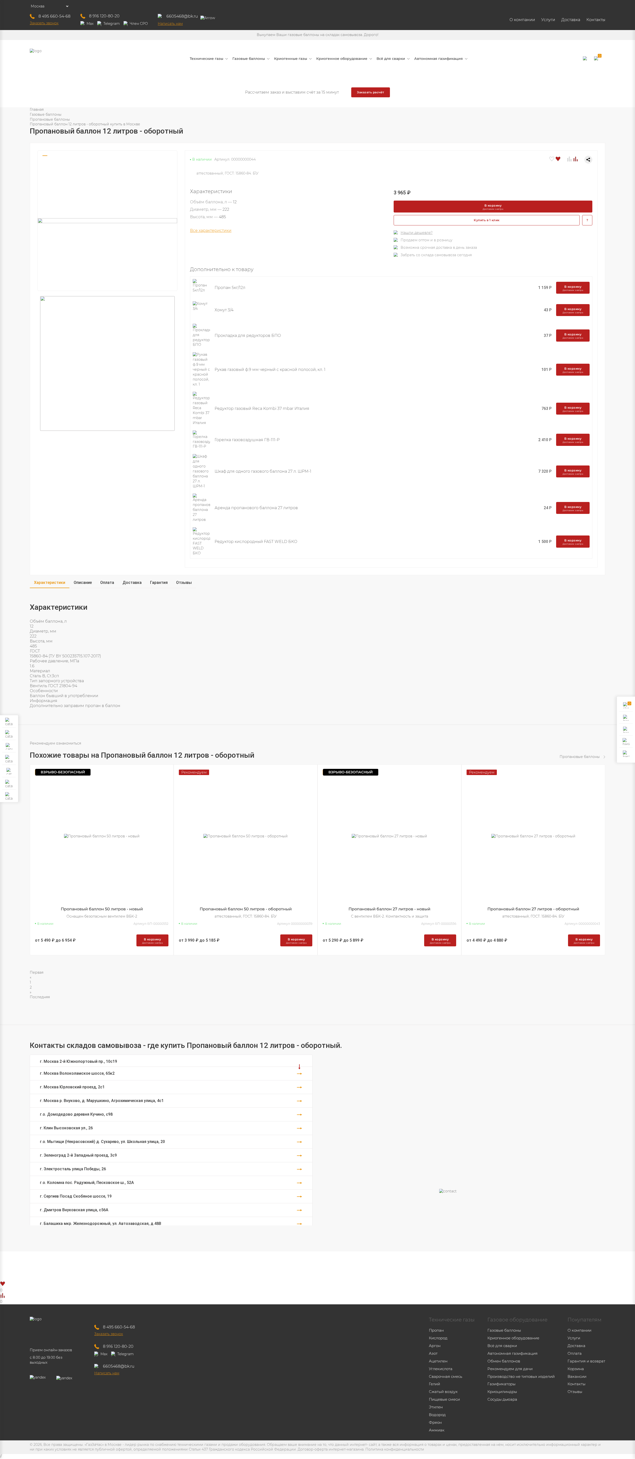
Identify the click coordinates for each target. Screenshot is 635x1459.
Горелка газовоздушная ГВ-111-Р (247, 439)
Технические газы (452, 1320)
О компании (522, 19)
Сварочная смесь (445, 1376)
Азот (433, 1353)
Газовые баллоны (46, 114)
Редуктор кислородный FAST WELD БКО (256, 541)
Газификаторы (501, 1384)
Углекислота (440, 1368)
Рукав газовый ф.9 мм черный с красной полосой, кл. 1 (270, 369)
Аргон (435, 1345)
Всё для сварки (502, 1345)
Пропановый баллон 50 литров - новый (102, 909)
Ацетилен (438, 1361)
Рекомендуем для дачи (510, 1368)
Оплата (107, 582)
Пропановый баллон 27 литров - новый (389, 909)
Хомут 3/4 (224, 310)
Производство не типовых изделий (521, 1376)
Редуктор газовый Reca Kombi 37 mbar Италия (262, 408)
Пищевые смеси (444, 1399)
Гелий (434, 1384)
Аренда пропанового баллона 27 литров (256, 507)
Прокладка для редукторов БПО (248, 335)
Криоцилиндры (502, 1391)
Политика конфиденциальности (394, 1449)
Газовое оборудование (517, 1320)
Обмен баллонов (503, 1361)
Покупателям (585, 1320)
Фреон (435, 1422)
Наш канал (330, 1266)
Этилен (436, 1407)
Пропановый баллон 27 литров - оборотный (533, 909)
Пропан (436, 1330)
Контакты (595, 19)
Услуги (548, 19)
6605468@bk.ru (182, 16)
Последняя (40, 997)
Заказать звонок (44, 23)
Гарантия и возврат (586, 1361)
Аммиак (436, 1430)
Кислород (438, 1338)
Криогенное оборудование (513, 1338)
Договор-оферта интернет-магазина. (331, 1449)
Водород (437, 1414)
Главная (37, 109)
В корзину (493, 207)
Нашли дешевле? (417, 232)
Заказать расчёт (370, 92)
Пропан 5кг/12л (230, 287)
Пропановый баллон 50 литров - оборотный (246, 909)
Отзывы (184, 582)
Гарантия (159, 582)
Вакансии (577, 1376)
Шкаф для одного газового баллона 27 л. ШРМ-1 (263, 471)
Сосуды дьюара (502, 1399)
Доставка (570, 19)
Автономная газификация (512, 1353)
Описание (83, 582)
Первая (36, 972)
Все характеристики (210, 230)
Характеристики (49, 582)
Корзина (576, 1368)
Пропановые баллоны (50, 119)
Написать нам (170, 23)
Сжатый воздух (443, 1391)
